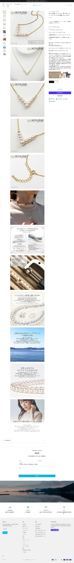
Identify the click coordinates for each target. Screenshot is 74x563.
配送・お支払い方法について (40, 530)
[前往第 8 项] (4, 39)
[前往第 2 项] (4, 16)
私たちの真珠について (18, 4)
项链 (23, 536)
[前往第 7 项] (4, 35)
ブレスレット (25, 544)
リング (23, 542)
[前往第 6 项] (4, 31)
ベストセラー (25, 530)
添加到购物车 (60, 89)
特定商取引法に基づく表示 (40, 534)
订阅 (5, 532)
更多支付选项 (60, 95)
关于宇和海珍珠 (38, 524)
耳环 (23, 538)
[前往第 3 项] (4, 20)
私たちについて (9, 4)
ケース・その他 (25, 546)
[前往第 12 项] (4, 54)
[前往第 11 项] (4, 50)
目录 (3, 4)
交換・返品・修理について (40, 532)
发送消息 (37, 475)
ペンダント (24, 534)
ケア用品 (24, 552)
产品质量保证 (37, 528)
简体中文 (4, 559)
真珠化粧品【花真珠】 (26, 550)
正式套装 (24, 532)
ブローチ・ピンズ (25, 540)
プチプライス (25, 528)
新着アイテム (25, 526)
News (26, 4)
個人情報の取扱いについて (40, 536)
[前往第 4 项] (4, 24)
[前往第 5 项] (4, 27)
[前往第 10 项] (4, 46)
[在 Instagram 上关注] (3, 555)
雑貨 (23, 548)
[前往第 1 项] (4, 12)
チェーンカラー (53, 80)
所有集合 (24, 524)
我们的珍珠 (37, 526)
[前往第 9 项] (4, 43)
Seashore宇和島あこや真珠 (54, 11)
